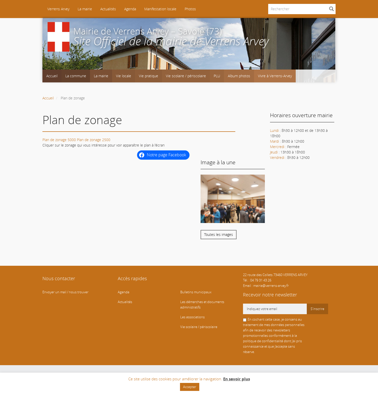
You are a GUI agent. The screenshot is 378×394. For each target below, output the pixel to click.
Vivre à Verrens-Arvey (275, 75)
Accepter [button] (189, 386)
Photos (190, 8)
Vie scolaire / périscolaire (186, 75)
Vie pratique (148, 75)
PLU (217, 75)
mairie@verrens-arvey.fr (271, 286)
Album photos (239, 75)
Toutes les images (218, 234)
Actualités (108, 8)
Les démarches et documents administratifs (202, 305)
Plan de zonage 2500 (93, 139)
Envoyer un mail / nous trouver (65, 292)
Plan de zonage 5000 (59, 139)
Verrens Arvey (57, 8)
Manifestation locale (160, 8)
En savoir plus (236, 379)
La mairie (85, 8)
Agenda (130, 8)
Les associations (192, 317)
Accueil (52, 75)
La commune (75, 75)
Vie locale (123, 75)
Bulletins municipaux (195, 292)
